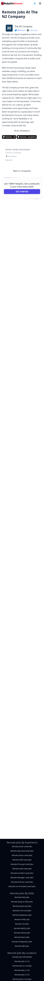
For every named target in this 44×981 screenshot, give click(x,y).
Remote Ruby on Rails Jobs (22, 901)
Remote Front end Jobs (22, 910)
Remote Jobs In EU (22, 974)
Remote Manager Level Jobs (22, 877)
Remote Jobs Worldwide (22, 957)
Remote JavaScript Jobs (22, 906)
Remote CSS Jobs (22, 924)
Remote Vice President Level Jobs (22, 886)
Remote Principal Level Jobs (22, 864)
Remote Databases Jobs (22, 915)
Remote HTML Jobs (22, 919)
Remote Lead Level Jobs (22, 868)
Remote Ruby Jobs (22, 897)
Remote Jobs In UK (22, 970)
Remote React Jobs (22, 937)
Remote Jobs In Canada (22, 966)
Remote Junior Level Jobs (22, 846)
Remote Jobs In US (22, 961)
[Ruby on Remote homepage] (11, 3)
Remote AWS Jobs (22, 946)
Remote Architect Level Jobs (22, 873)
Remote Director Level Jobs (22, 882)
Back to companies (22, 171)
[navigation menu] (34, 3)
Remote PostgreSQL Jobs (22, 941)
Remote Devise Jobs (22, 933)
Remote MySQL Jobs (22, 928)
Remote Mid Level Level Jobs (22, 851)
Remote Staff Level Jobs (22, 860)
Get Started (22, 191)
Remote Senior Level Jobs (22, 855)
